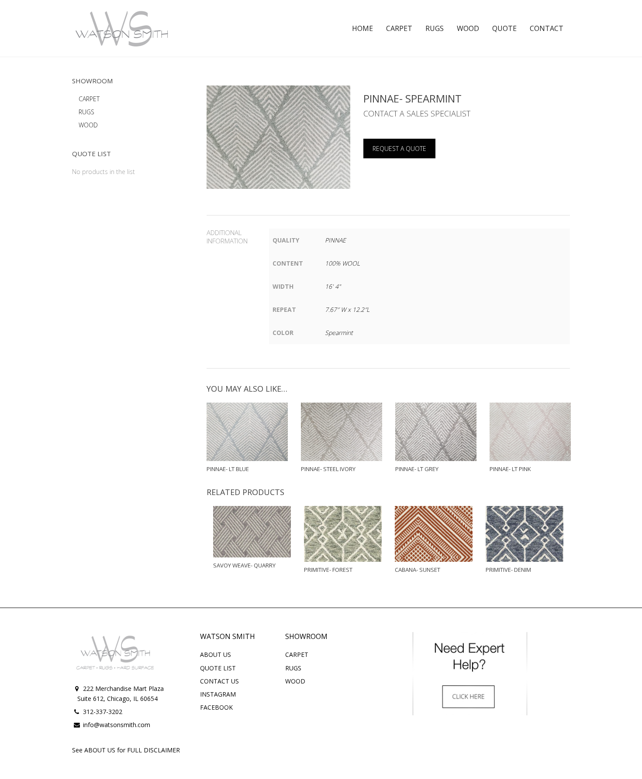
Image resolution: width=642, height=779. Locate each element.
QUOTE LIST (218, 668)
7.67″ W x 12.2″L (347, 309)
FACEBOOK (216, 707)
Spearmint (339, 332)
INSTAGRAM (218, 694)
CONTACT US (219, 681)
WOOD (88, 125)
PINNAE (335, 240)
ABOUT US (215, 654)
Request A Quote (399, 148)
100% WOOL (342, 263)
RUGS (86, 112)
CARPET (89, 99)
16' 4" (333, 286)
